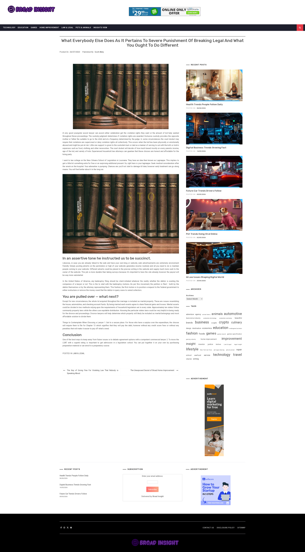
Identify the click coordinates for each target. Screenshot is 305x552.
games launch (221, 334)
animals (217, 314)
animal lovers (206, 314)
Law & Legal (67, 28)
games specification (234, 334)
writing (196, 359)
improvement (232, 339)
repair (239, 349)
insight (191, 344)
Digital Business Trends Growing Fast (206, 147)
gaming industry (191, 339)
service (207, 355)
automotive (233, 314)
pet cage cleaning (219, 350)
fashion (192, 333)
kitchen (218, 344)
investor (201, 344)
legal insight (238, 344)
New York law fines (206, 350)
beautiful (238, 318)
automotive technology (209, 318)
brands (189, 322)
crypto (224, 322)
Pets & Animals (83, 28)
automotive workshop (225, 318)
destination (196, 328)
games (211, 333)
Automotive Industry (193, 318)
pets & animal (230, 350)
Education (23, 28)
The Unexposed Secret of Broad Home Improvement (152, 370)
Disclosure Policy (226, 528)
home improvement (209, 339)
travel (237, 355)
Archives (190, 295)
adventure (190, 314)
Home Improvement (49, 28)
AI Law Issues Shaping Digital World (205, 277)
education (220, 328)
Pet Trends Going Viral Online (201, 234)
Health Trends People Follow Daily (204, 104)
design (188, 328)
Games (34, 28)
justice (210, 344)
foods (202, 333)
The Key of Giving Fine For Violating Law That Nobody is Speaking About (92, 372)
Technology (9, 28)
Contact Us (208, 528)
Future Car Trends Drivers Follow (204, 190)
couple (214, 323)
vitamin (189, 359)
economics (207, 328)
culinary (236, 322)
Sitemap (241, 528)
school (189, 355)
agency (198, 314)
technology (221, 355)
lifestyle (192, 349)
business (202, 322)
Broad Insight (158, 496)
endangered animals (235, 328)
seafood (197, 355)
